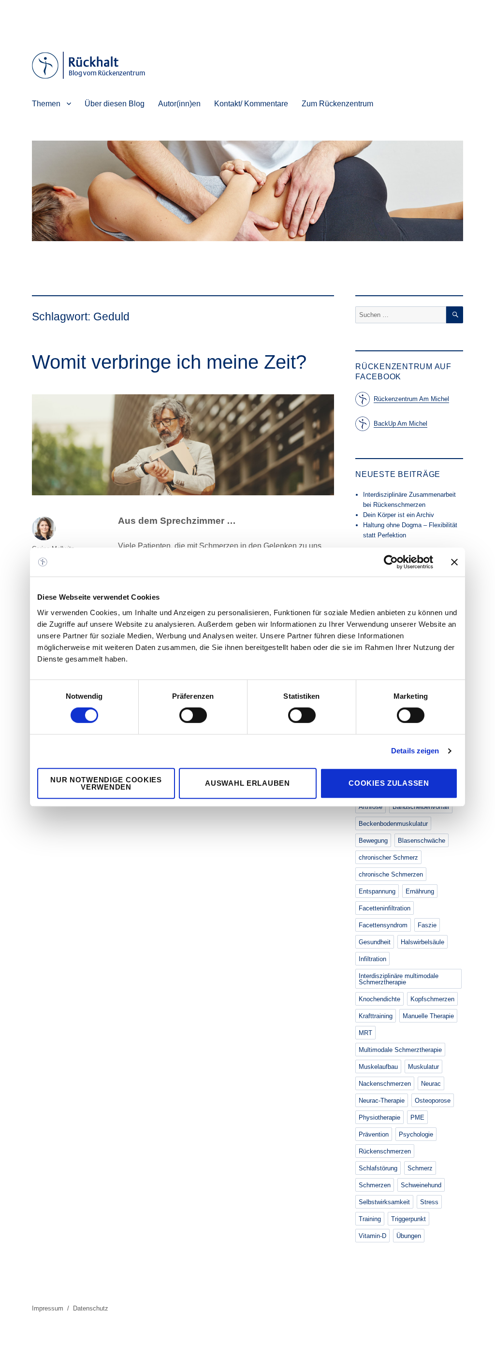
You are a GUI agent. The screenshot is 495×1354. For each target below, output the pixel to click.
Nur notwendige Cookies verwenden (105, 783)
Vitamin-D (372, 1235)
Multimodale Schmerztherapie (400, 1049)
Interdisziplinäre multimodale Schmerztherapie (398, 979)
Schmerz (420, 1168)
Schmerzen (375, 1185)
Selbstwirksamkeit (384, 1202)
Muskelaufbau (378, 1066)
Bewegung (373, 840)
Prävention (374, 1134)
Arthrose (370, 806)
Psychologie (416, 1134)
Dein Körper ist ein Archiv (398, 515)
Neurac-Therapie (382, 1100)
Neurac (431, 1083)
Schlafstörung (378, 1168)
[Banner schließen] (454, 562)
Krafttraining (376, 1016)
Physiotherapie (379, 1117)
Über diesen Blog (115, 104)
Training (370, 1219)
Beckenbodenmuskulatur (393, 823)
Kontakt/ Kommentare (251, 104)
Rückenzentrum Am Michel (411, 399)
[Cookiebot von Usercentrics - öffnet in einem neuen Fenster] (391, 562)
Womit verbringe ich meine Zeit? (169, 362)
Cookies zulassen (389, 783)
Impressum (48, 1308)
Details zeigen (415, 751)
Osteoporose (433, 1100)
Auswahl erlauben (247, 783)
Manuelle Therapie (428, 1016)
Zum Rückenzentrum (337, 104)
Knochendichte (379, 999)
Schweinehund (421, 1185)
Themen (46, 104)
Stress (429, 1202)
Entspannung (377, 891)
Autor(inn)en (179, 104)
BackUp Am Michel (400, 423)
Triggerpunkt (408, 1219)
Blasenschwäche (421, 840)
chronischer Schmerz (388, 857)
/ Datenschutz (87, 1308)
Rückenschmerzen (385, 1151)
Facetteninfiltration (384, 908)
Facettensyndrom (383, 925)
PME (417, 1117)
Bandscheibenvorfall (421, 806)
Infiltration (372, 959)
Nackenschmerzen (385, 1083)
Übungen (408, 1235)
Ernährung (420, 891)
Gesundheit (375, 942)
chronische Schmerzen (391, 874)
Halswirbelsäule (422, 942)
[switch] (193, 715)
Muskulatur (423, 1066)
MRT (365, 1033)
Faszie (427, 925)
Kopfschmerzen (432, 999)
